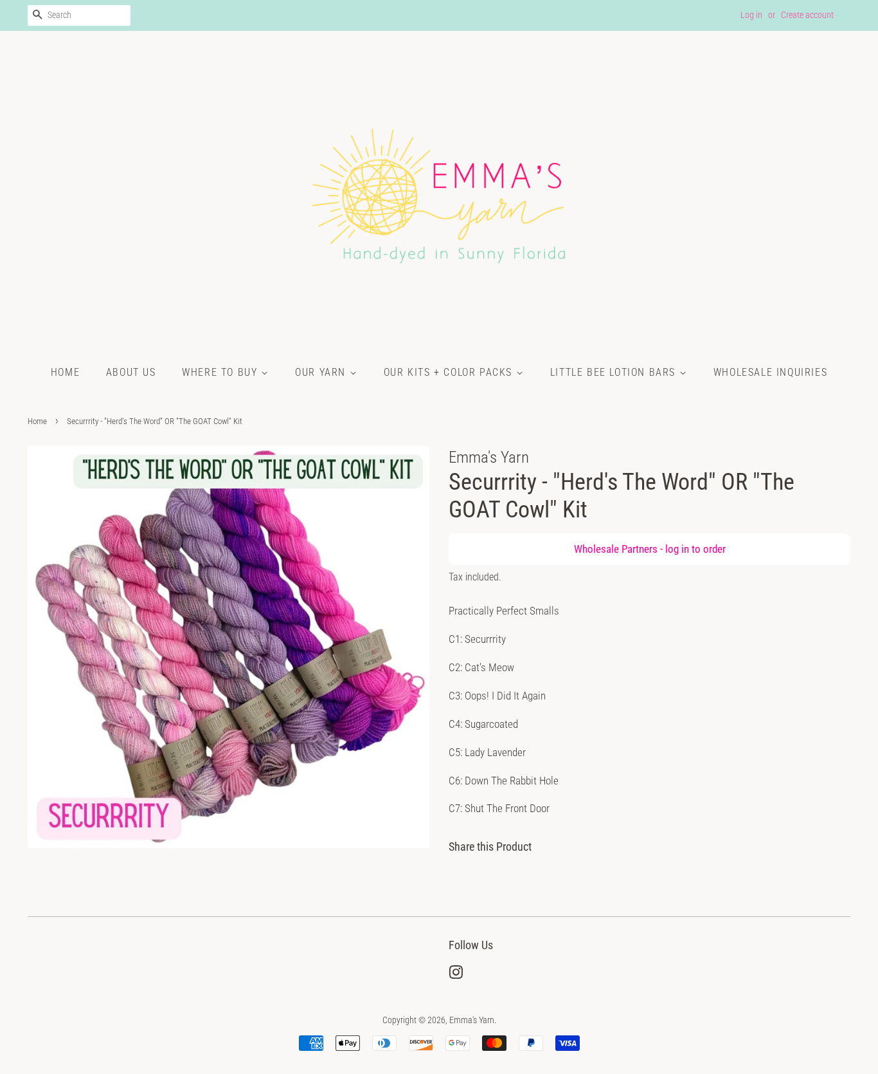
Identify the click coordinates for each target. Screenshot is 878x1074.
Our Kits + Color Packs (450, 372)
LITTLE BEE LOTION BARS (614, 372)
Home (65, 372)
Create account (807, 15)
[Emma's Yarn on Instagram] (456, 975)
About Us (131, 372)
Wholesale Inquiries (770, 372)
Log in (751, 15)
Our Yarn (322, 372)
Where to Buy (221, 372)
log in (677, 548)
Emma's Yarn (471, 1020)
